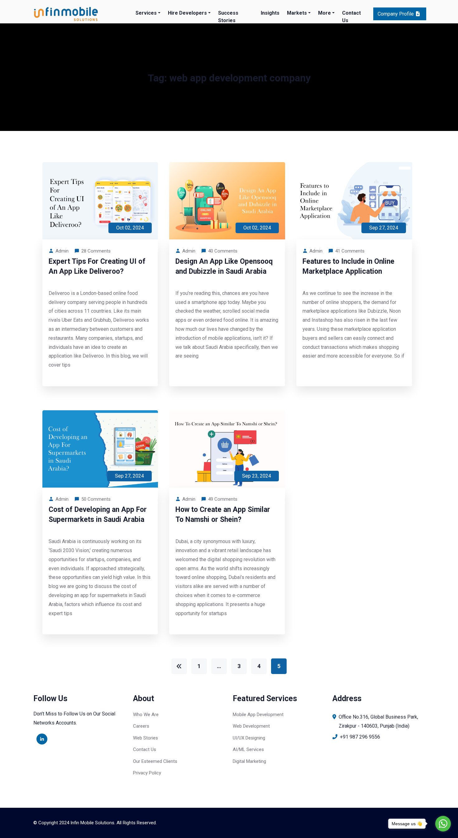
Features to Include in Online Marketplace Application (348, 266)
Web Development (251, 726)
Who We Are (146, 714)
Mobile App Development (258, 714)
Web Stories (145, 738)
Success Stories (228, 16)
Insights (270, 13)
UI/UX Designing (249, 738)
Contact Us (351, 16)
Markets (297, 13)
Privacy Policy (147, 773)
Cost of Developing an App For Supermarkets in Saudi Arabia (98, 514)
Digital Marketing (249, 761)
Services (146, 13)
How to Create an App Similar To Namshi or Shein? (222, 514)
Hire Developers (187, 13)
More (324, 13)
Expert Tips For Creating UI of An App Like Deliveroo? (97, 266)
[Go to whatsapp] (443, 823)
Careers (141, 726)
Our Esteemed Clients (155, 761)
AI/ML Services (248, 749)
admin (62, 251)
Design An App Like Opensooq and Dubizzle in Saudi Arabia (224, 266)
